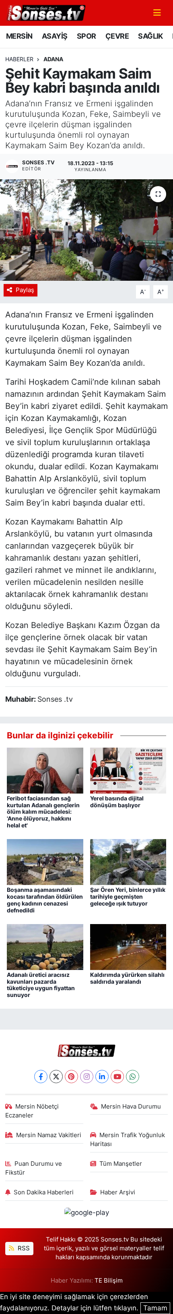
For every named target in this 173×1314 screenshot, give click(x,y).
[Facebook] (40, 1076)
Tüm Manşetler (120, 1163)
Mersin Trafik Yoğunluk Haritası (127, 1140)
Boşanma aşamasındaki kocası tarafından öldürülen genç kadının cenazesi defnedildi (45, 899)
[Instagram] (86, 1076)
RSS (23, 1248)
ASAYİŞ (54, 36)
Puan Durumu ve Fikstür (33, 1168)
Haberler (19, 59)
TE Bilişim (109, 1280)
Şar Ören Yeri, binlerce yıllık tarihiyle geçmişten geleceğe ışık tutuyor (127, 896)
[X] (56, 1076)
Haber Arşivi (117, 1192)
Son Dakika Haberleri (44, 1192)
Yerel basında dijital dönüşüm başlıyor (117, 801)
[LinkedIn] (102, 1076)
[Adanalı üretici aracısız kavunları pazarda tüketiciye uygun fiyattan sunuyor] (45, 946)
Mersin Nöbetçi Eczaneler (32, 1111)
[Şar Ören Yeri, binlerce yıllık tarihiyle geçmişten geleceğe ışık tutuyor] (128, 862)
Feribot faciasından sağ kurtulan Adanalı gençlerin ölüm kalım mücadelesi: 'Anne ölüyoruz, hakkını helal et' (43, 812)
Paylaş (25, 290)
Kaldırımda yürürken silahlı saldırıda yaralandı (127, 978)
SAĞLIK (150, 36)
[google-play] (86, 1214)
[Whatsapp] (132, 1076)
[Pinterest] (71, 1076)
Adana (53, 59)
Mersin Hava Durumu (131, 1106)
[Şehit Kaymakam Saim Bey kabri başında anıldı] (86, 230)
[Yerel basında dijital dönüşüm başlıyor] (128, 770)
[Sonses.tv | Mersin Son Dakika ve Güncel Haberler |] (45, 12)
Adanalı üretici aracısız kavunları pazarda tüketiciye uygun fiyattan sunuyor (41, 984)
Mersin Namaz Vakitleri (48, 1135)
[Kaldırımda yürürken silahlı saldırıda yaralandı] (128, 946)
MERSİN (19, 36)
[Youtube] (117, 1076)
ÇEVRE (117, 36)
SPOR (86, 36)
